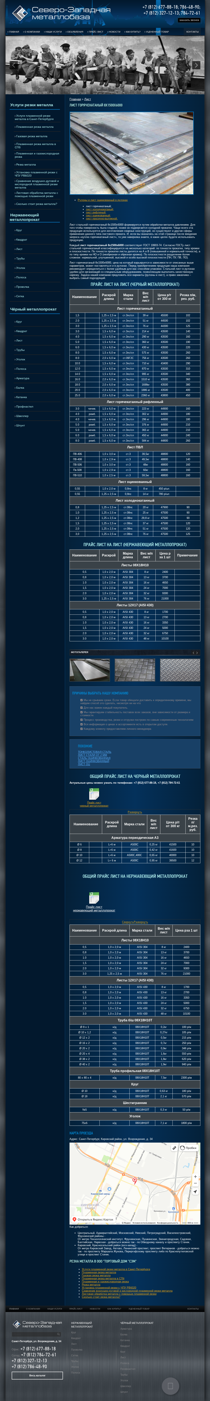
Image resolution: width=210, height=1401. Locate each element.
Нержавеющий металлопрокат (25, 217)
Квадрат (21, 239)
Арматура (22, 378)
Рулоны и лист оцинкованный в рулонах (103, 200)
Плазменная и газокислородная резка (37, 155)
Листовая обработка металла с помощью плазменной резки (36, 194)
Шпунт (20, 425)
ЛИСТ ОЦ (84, 764)
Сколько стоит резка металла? (36, 204)
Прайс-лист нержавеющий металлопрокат (94, 908)
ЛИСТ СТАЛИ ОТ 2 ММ (92, 755)
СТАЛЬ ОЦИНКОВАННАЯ (94, 758)
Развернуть (135, 812)
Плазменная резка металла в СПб (35, 145)
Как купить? (133, 32)
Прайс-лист (96, 32)
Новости (114, 32)
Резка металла (26, 164)
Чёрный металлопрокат (33, 309)
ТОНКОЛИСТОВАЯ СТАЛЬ (94, 752)
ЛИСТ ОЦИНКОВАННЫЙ (93, 761)
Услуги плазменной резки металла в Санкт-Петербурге (34, 117)
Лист (19, 249)
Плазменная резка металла (35, 126)
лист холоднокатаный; (100, 209)
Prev (14, 65)
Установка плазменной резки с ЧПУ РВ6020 (36, 174)
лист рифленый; (96, 212)
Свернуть (128, 922)
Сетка (20, 296)
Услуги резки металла (31, 105)
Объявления (75, 32)
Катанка (21, 397)
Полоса (21, 277)
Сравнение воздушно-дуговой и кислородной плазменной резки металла (37, 184)
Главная (14, 32)
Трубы (20, 258)
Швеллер (22, 416)
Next (196, 65)
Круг (19, 230)
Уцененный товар (157, 32)
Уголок (20, 267)
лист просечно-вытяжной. (102, 218)
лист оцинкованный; (98, 215)
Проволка (22, 286)
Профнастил (24, 406)
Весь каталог (37, 1375)
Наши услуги (54, 32)
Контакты (192, 32)
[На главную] (61, 20)
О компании (32, 32)
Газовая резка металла (31, 136)
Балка (20, 387)
